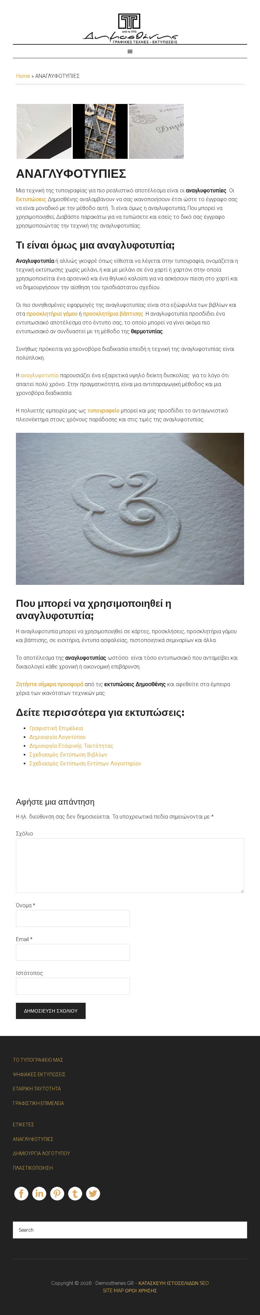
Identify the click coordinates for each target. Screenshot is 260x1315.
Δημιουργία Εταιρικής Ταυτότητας (71, 746)
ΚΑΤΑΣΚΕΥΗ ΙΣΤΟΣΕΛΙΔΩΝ (169, 1283)
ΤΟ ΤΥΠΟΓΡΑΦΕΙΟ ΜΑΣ (38, 1060)
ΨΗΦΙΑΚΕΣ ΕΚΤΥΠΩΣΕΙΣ (39, 1074)
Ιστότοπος (29, 973)
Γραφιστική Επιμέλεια (56, 728)
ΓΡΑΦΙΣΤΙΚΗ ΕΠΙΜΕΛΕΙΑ (38, 1103)
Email (24, 939)
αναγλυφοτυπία (40, 375)
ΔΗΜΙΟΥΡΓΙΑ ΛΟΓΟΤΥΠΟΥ (41, 1153)
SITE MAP (113, 1290)
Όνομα (25, 905)
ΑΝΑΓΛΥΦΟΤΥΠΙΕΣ (33, 1139)
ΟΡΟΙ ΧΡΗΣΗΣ (141, 1290)
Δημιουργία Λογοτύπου (57, 737)
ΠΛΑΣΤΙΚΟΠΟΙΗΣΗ (33, 1168)
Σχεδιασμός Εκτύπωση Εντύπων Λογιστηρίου (85, 763)
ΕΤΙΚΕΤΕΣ (23, 1124)
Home (23, 76)
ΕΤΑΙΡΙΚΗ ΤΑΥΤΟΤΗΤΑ (37, 1088)
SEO (204, 1283)
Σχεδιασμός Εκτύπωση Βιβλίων (68, 754)
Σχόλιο (24, 833)
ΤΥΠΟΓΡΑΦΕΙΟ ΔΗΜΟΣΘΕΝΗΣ (130, 29)
